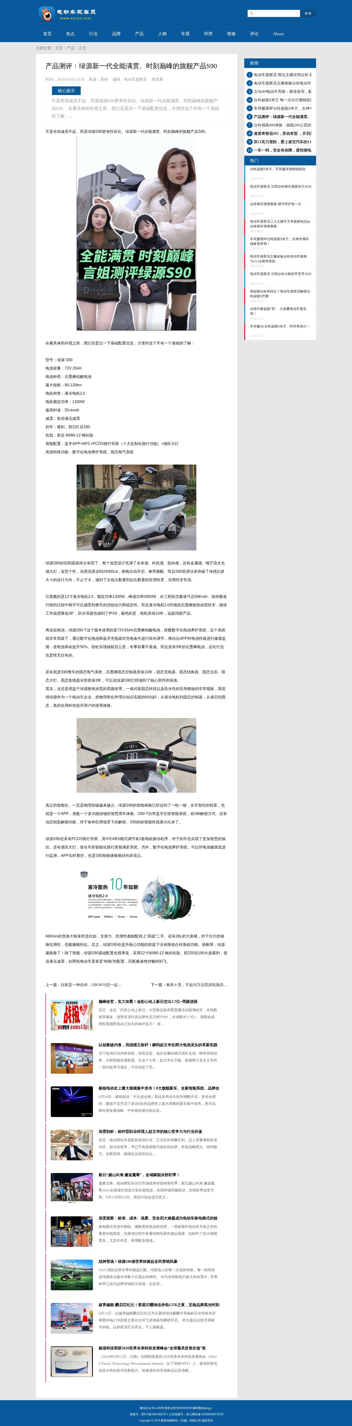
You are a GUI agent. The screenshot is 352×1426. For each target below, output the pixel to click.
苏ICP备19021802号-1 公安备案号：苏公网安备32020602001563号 (182, 1414)
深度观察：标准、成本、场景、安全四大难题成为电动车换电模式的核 (158, 1218)
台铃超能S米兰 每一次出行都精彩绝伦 (286, 100)
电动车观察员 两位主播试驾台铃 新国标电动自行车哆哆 (301, 75)
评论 (254, 33)
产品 (139, 33)
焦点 (70, 33)
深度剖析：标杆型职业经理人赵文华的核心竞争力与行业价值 (150, 1131)
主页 (59, 48)
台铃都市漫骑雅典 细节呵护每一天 (275, 204)
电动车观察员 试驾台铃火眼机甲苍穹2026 (280, 274)
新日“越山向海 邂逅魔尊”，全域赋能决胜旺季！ (139, 1175)
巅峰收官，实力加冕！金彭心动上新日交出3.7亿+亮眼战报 (148, 1001)
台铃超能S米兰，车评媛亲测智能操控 (278, 169)
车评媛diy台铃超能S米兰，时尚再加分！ (280, 326)
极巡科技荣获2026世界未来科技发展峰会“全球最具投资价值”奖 (152, 1348)
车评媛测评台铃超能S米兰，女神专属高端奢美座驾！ (299, 108)
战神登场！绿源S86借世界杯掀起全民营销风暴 (138, 1261)
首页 (47, 33)
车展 (185, 33)
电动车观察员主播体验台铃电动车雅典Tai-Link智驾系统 (300, 83)
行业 (93, 33)
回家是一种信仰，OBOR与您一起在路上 (95, 985)
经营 (208, 33)
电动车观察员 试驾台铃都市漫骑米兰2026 (280, 186)
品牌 (116, 33)
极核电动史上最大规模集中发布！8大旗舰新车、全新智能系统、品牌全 (159, 1088)
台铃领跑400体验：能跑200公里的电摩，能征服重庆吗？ (302, 125)
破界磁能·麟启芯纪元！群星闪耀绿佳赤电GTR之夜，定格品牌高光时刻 (159, 1305)
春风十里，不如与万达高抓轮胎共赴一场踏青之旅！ (210, 985)
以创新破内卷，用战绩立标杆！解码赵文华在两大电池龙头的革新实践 (158, 1045)
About (278, 33)
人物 (162, 33)
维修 (231, 33)
